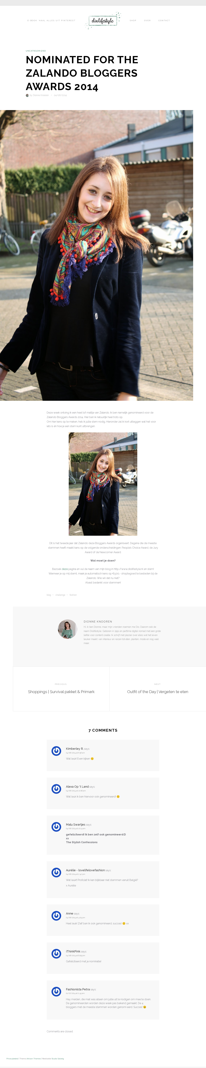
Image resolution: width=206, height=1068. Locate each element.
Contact (164, 21)
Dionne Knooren (41, 95)
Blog (49, 595)
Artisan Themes (34, 1059)
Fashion (73, 595)
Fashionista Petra (78, 989)
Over (147, 21)
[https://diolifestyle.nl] (86, 650)
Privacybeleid (12, 1059)
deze (65, 569)
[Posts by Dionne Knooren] (28, 95)
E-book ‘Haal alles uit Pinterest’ (52, 21)
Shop (133, 21)
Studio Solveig (58, 1059)
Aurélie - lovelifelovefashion (85, 870)
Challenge (60, 595)
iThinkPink (73, 951)
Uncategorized (36, 51)
